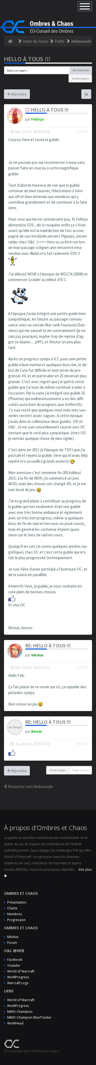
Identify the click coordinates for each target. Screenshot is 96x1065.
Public (60, 41)
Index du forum (35, 41)
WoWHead (15, 1023)
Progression (16, 920)
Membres (14, 914)
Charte (12, 908)
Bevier (36, 731)
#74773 (82, 743)
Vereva (37, 655)
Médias (12, 937)
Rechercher (81, 70)
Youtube (13, 965)
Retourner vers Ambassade (30, 786)
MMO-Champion (20, 1011)
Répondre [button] (18, 94)
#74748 (82, 131)
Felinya (37, 119)
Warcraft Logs (17, 983)
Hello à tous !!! (27, 59)
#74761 (82, 667)
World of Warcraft (20, 971)
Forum (12, 942)
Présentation (16, 902)
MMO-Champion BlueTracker (29, 1017)
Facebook (14, 959)
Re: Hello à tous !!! (48, 645)
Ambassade (81, 41)
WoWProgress (18, 977)
